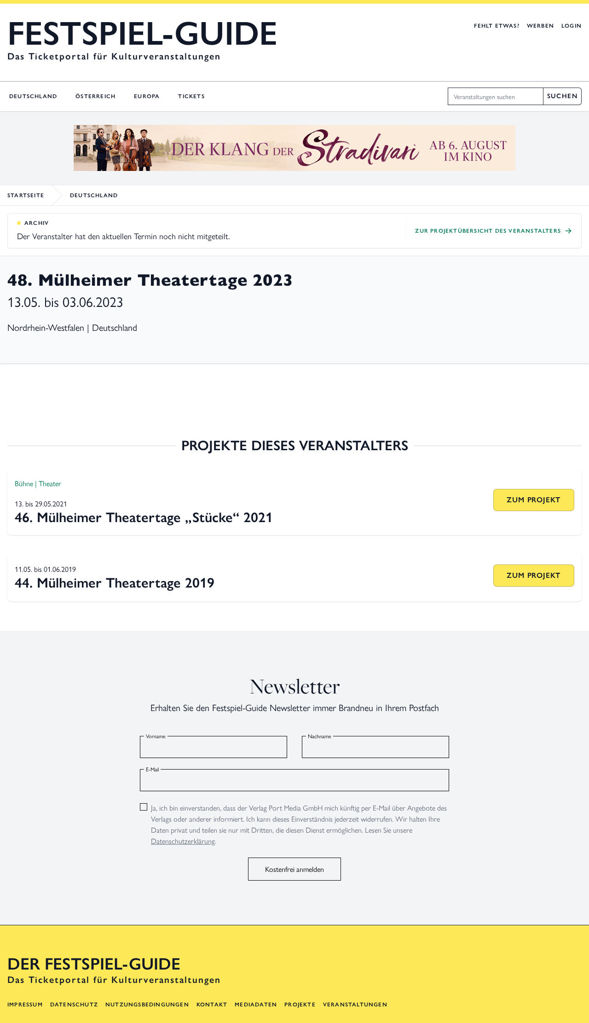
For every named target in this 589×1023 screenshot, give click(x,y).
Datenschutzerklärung (183, 840)
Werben (540, 26)
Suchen (562, 96)
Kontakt (211, 1004)
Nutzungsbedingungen (147, 1004)
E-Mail (152, 769)
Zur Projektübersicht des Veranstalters (488, 231)
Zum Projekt (533, 499)
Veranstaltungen (355, 1004)
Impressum (25, 1004)
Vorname (156, 736)
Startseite (25, 195)
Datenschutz (74, 1004)
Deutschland (33, 96)
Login (571, 26)
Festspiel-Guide (142, 33)
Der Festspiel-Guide (93, 964)
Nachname (319, 736)
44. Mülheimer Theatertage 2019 (114, 582)
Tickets (191, 96)
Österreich (95, 96)
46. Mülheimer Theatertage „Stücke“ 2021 (144, 517)
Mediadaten (256, 1004)
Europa (147, 96)
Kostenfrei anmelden (294, 869)
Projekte (300, 1004)
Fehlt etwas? (496, 26)
